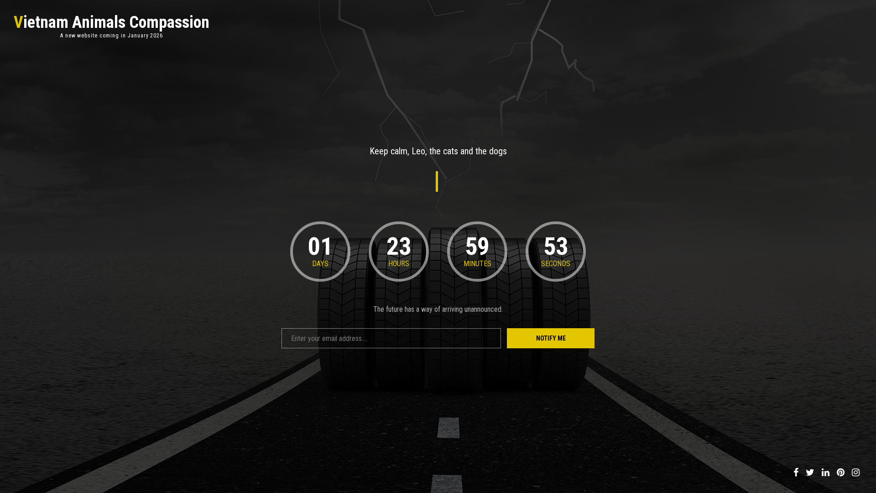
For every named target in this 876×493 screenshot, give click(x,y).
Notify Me (551, 338)
